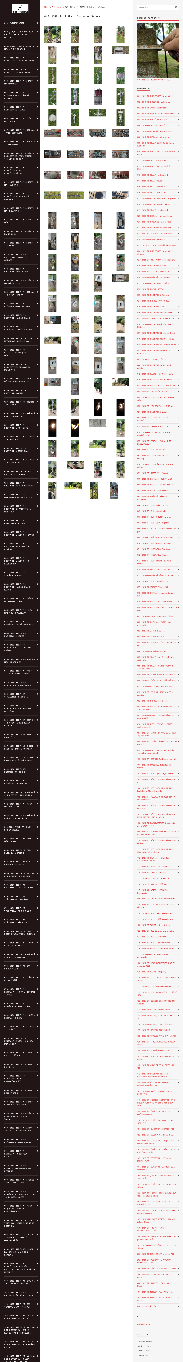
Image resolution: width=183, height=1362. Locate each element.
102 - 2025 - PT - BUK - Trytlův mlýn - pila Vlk (155, 773)
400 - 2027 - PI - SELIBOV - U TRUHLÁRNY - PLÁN (154, 1284)
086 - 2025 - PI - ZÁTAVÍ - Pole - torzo (152, 651)
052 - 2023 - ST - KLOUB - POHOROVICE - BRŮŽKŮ (154, 419)
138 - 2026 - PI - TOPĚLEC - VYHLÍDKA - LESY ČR (156, 1036)
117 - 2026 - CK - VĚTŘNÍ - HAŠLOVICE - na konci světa (154, 891)
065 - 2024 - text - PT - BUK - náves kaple (18, 840)
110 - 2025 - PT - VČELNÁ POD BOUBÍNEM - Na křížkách (156, 842)
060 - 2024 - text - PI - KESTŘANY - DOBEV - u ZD (17, 782)
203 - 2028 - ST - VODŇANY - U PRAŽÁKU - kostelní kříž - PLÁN (154, 1261)
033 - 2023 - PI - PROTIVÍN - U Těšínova (153, 295)
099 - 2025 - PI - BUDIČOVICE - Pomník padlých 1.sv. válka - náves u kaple (156, 751)
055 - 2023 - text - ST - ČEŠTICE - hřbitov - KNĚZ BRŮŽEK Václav (19, 723)
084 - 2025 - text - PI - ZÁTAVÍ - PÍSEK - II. (19, 1065)
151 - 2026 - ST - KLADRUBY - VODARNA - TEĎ (156, 1129)
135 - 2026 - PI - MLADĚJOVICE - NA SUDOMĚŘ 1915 (156, 1017)
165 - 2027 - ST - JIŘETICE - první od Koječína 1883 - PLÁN (155, 1177)
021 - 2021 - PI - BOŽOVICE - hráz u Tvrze (154, 221)
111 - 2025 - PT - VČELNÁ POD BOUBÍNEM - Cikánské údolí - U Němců (155, 850)
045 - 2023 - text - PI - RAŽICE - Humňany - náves (19, 600)
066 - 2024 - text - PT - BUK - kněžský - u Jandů (18, 851)
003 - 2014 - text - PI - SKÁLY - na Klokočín (19, 82)
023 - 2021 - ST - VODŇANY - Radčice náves (155, 233)
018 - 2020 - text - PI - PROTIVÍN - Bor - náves (16, 270)
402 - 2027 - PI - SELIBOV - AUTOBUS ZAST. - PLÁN (155, 1299)
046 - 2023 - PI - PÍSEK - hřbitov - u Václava (154, 379)
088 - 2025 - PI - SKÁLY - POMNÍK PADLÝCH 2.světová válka (155, 667)
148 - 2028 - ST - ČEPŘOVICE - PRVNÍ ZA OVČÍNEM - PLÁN (153, 1113)
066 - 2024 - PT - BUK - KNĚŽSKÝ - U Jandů (154, 517)
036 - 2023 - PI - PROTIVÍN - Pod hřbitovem (155, 312)
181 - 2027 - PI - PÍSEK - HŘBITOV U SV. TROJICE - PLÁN (156, 1246)
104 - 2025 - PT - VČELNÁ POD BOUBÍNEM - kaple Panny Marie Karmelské (155, 789)
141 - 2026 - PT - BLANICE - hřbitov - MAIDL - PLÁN (155, 1057)
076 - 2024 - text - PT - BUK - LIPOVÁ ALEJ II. (18, 967)
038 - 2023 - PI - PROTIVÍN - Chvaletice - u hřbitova (154, 325)
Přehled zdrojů (143, 1324)
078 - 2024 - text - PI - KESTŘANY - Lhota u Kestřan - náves (19, 992)
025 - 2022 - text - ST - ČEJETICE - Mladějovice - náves (17, 353)
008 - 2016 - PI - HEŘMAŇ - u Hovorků (153, 137)
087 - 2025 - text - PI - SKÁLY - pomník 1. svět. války (19, 1103)
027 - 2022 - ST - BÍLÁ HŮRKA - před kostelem (156, 260)
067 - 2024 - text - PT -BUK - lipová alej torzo (18, 863)
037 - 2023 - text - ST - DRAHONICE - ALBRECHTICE (18, 496)
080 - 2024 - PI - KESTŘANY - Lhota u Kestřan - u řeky (157, 609)
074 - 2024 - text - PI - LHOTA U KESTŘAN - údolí (19, 944)
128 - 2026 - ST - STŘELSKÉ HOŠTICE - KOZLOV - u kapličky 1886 (156, 964)
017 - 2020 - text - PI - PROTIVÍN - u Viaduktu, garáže (16, 257)
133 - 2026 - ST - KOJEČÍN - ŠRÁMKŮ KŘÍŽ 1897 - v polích (156, 1002)
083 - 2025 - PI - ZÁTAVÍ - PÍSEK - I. (151, 630)
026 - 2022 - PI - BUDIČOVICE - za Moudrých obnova (155, 252)
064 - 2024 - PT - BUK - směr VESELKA (152, 505)
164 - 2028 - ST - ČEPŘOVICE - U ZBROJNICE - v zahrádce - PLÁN (156, 1168)
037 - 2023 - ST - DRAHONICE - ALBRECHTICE (155, 318)
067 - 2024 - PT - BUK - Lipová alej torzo (153, 522)
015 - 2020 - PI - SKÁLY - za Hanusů (151, 186)
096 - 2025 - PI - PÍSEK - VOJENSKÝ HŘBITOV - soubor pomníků (155, 725)
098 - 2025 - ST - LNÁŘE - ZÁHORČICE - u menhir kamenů (157, 743)
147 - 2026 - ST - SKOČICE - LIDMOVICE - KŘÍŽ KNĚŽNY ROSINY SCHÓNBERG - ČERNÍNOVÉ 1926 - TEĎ (156, 1103)
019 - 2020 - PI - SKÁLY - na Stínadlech (152, 210)
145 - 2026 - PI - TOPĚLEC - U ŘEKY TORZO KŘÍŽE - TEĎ (154, 1092)
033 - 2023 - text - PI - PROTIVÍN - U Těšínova (16, 449)
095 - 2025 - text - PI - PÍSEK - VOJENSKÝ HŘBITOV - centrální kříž (18, 1209)
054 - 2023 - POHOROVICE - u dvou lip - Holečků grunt (153, 433)
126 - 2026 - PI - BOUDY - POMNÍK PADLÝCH (155, 948)
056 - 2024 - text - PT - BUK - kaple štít (18, 736)
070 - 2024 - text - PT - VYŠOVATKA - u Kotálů (16, 898)
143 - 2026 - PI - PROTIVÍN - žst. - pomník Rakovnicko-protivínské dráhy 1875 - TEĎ (154, 1075)
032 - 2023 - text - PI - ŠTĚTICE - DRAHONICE (19, 438)
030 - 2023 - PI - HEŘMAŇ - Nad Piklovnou (154, 277)
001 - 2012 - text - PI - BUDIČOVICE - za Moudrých (19, 59)
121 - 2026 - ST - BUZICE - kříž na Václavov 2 (155, 919)
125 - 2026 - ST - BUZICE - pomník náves (153, 942)
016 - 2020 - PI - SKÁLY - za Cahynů (151, 192)
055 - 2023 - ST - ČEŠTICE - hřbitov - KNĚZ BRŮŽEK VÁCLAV (154, 442)
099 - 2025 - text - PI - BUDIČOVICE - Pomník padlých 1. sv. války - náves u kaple (19, 1267)
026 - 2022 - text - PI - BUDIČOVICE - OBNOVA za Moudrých (17, 367)
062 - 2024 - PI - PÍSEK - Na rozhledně (152, 490)
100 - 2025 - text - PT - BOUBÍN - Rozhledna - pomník (19, 1282)
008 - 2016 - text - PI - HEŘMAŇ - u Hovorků (19, 143)
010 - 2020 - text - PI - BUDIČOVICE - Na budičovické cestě (15, 170)
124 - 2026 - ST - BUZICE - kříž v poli (151, 936)
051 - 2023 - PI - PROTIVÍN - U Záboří (152, 412)
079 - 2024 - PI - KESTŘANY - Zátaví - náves (154, 601)
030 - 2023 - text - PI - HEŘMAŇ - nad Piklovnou (19, 415)
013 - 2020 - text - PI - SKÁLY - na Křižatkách (19, 209)
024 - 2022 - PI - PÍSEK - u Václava (151, 239)
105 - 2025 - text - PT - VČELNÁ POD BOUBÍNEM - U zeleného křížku (19, 1344)
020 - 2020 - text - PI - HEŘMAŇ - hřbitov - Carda (19, 293)
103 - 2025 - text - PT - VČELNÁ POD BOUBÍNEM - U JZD (19, 1317)
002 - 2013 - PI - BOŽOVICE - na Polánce (153, 102)
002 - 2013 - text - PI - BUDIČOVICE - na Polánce (18, 70)
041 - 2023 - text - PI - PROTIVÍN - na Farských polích (17, 546)
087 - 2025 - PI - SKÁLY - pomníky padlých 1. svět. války (155, 658)
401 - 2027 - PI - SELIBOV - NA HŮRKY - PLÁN (155, 1292)
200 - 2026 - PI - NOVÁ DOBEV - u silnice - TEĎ (156, 1254)
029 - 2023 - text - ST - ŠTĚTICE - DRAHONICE (19, 403)
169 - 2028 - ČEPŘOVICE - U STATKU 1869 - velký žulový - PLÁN (157, 1220)
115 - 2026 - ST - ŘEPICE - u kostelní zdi (153, 878)
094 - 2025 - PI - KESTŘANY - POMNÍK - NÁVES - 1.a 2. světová (156, 708)
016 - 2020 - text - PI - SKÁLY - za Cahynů (19, 244)
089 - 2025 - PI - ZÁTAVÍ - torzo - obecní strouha (156, 674)
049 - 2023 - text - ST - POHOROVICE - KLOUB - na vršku (17, 647)
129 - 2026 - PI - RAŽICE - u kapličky (151, 971)
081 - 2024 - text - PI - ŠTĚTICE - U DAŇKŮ (19, 1028)
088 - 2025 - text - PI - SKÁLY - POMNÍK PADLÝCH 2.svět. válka (19, 1116)
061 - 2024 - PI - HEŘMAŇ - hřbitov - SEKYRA (155, 484)
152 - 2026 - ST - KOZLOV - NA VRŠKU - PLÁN (155, 1134)
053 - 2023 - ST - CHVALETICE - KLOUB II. (153, 426)
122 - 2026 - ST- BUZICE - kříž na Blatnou (153, 925)
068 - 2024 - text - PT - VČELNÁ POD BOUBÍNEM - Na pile (19, 874)
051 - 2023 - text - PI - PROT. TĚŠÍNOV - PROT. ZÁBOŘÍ (18, 672)
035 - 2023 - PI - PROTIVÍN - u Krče (151, 306)
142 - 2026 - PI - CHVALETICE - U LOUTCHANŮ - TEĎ (156, 1066)
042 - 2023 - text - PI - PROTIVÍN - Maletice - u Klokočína (16, 561)
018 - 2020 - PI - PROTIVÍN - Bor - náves (153, 204)
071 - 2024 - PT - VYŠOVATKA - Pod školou (154, 549)
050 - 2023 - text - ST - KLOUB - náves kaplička (19, 660)
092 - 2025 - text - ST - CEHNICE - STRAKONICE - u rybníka (17, 1168)
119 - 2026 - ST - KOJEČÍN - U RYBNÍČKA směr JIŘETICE (155, 906)
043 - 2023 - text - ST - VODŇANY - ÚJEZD (15, 574)
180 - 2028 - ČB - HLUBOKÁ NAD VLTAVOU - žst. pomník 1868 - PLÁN (156, 1238)
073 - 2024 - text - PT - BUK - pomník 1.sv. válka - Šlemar (19, 932)
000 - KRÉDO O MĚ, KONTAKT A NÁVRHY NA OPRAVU (19, 47)
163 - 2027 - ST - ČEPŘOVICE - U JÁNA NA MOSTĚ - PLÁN (154, 1159)
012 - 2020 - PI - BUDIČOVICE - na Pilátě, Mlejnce (153, 167)
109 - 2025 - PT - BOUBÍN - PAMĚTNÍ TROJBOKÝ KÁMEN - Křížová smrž (156, 833)
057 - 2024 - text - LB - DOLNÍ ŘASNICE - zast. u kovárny (19, 747)
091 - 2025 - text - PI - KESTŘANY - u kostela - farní (16, 1154)
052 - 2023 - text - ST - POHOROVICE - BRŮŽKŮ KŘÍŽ (18, 684)
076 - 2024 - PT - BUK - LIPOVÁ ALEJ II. (152, 581)
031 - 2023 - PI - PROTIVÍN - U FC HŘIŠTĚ (154, 283)
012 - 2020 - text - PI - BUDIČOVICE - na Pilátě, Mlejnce (17, 196)
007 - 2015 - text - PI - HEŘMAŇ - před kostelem (19, 131)
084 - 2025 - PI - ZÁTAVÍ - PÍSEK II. (150, 636)
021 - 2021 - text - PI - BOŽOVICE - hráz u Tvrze (17, 305)
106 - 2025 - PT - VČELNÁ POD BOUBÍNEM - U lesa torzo (156, 807)
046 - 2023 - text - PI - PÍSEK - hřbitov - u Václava (18, 611)
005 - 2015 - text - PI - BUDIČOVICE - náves (15, 108)
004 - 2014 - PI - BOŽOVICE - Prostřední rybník (156, 113)
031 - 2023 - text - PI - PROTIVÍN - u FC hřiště (16, 426)
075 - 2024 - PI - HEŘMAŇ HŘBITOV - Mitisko (155, 575)
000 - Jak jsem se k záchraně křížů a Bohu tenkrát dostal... (19, 34)
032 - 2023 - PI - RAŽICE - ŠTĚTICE (150, 289)
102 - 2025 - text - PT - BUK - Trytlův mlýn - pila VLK (18, 1305)
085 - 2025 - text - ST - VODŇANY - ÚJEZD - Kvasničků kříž (15, 1078)
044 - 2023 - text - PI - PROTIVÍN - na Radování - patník (17, 587)
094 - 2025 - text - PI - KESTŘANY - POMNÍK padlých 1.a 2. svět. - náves (19, 1194)
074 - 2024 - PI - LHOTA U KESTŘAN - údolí (154, 569)
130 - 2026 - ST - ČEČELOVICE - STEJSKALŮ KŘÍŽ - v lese (156, 979)
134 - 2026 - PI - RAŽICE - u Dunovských (153, 1009)
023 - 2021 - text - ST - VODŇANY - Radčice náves (18, 328)
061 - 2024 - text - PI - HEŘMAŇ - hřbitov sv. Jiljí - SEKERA (19, 793)
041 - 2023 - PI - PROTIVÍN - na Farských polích (156, 344)
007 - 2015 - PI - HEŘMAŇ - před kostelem (154, 131)
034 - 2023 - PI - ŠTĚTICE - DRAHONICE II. (154, 301)
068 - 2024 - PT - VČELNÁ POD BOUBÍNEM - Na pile (156, 530)
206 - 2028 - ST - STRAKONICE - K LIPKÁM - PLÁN (154, 1276)
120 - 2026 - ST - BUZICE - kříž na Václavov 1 (155, 913)
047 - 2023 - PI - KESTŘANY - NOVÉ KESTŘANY (156, 385)
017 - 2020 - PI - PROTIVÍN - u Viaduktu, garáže (156, 198)
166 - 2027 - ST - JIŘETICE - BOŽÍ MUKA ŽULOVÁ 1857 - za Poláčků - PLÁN (156, 1194)
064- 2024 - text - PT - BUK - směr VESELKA (18, 828)
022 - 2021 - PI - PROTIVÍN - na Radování (154, 227)
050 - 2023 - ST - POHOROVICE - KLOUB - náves (156, 406)
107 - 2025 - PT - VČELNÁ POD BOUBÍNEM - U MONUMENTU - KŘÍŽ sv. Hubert (156, 815)
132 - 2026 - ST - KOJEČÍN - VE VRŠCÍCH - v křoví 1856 (156, 993)
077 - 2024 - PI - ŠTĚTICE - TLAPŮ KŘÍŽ (152, 587)
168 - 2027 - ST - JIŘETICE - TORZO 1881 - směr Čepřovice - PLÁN (156, 1212)
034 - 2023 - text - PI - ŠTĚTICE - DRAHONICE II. (19, 461)
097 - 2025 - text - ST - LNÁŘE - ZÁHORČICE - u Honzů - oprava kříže (19, 1237)
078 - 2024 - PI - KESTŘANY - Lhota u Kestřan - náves (156, 594)
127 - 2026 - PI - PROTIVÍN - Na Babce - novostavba (153, 955)
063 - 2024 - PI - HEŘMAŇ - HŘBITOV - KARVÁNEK (152, 498)
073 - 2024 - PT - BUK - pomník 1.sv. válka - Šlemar (154, 562)
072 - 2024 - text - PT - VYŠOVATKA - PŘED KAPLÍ (16, 921)
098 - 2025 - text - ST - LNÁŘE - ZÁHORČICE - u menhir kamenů (19, 1252)
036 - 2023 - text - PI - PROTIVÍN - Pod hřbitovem (18, 484)
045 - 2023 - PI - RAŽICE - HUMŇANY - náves (155, 374)
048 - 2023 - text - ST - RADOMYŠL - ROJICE (15, 634)
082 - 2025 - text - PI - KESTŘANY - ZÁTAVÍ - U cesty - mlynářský (19, 1041)
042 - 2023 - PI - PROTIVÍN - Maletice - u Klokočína (153, 352)
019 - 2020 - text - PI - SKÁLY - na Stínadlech (19, 282)
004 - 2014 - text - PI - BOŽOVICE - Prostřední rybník (16, 95)
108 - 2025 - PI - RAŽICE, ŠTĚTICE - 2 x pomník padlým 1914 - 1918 (156, 824)
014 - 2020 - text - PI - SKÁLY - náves (19, 221)
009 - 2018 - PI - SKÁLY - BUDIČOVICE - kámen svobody (156, 144)
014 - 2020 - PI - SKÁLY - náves (149, 180)
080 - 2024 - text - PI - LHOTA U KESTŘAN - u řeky (19, 1016)
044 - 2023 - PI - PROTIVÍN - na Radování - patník (154, 366)
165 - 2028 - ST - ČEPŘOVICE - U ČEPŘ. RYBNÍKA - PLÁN (156, 1185)
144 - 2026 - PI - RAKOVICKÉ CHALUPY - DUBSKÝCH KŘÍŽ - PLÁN (153, 1084)
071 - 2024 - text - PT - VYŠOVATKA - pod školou (17, 909)
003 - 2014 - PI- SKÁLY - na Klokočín (151, 107)
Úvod (46, 7)
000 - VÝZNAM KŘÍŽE (14, 23)
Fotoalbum (57, 7)
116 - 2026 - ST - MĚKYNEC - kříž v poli (152, 884)
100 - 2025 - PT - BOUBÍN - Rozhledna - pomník (156, 759)
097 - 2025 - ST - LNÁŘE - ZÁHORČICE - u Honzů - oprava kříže (156, 734)
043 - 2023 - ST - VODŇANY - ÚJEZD (151, 359)
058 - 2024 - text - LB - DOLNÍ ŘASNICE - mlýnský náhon (19, 759)
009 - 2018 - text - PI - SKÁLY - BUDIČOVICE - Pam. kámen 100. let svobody (19, 156)
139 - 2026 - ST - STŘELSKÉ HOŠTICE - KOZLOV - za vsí (156, 1043)
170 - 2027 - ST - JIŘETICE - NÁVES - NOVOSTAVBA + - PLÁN (151, 1229)
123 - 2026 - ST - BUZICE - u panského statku (155, 931)
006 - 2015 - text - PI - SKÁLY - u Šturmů (19, 120)
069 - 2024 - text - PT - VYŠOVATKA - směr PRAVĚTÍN (18, 886)
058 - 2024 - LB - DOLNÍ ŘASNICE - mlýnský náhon (155, 465)
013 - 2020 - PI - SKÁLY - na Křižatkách (152, 175)
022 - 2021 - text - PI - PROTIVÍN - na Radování (17, 316)
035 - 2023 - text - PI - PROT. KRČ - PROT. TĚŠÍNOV (18, 472)
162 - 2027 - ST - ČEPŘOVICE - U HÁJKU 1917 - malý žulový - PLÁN (156, 1151)
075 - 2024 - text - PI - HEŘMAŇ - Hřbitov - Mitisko (19, 955)
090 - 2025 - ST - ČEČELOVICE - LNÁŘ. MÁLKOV (156, 680)
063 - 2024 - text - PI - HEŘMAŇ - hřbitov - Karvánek (19, 817)
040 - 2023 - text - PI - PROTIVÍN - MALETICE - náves (19, 533)
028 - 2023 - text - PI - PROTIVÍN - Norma (15, 391)
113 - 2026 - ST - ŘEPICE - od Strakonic (153, 866)
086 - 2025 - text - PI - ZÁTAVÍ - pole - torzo (19, 1091)
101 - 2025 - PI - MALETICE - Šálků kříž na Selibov (154, 766)
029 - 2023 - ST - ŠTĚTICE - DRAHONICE (153, 271)
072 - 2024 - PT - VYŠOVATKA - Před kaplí (153, 555)
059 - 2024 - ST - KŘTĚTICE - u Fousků (152, 473)
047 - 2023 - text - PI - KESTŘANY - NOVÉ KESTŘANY (18, 623)
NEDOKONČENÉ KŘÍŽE (146, 1306)
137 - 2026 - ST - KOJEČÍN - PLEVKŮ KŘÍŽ (153, 1030)
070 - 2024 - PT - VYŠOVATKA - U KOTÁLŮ (154, 543)
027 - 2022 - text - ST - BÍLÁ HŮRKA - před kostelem (17, 380)
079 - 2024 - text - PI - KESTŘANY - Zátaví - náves (17, 1005)
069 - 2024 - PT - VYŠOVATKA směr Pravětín (155, 537)
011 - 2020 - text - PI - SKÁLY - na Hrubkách (19, 183)
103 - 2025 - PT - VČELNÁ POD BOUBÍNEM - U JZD (156, 781)
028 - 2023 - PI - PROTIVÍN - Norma (151, 265)
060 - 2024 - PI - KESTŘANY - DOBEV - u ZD (154, 479)
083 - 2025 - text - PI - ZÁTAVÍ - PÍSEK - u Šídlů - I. (19, 1054)
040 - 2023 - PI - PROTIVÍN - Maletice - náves (155, 339)
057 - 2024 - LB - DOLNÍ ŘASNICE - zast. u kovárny (154, 457)
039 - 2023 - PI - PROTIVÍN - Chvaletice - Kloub (156, 333)
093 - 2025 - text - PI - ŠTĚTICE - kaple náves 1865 (19, 1181)
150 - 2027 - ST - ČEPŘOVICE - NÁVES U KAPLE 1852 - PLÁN (156, 1121)
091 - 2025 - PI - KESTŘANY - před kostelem (155, 686)
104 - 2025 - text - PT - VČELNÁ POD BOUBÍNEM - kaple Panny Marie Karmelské (19, 1330)
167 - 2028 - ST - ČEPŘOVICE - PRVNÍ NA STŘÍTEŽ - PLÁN (153, 1203)
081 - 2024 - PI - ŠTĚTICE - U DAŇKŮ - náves (155, 616)
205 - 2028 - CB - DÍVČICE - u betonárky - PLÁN (156, 1268)
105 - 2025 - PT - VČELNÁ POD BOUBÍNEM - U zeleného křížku (156, 798)
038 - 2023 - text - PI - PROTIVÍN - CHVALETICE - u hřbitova (17, 509)
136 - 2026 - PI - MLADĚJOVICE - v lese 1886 (155, 1024)
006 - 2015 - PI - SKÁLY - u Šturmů (151, 125)
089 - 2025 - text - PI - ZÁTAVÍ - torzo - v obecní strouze (19, 1129)
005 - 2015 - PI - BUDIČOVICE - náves (152, 119)
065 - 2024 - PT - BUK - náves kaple (151, 511)
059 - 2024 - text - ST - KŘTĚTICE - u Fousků (15, 770)
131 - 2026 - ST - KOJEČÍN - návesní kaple (154, 986)
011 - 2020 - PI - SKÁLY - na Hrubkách (152, 160)
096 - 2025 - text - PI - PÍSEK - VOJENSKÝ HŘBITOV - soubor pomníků (19, 1223)
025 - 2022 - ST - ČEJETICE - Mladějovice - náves (156, 245)
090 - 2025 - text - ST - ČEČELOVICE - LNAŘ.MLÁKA (17, 1141)
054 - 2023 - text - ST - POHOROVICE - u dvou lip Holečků (17, 708)
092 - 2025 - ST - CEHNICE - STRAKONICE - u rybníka (155, 693)
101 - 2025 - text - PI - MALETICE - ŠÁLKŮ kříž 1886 (18, 1294)
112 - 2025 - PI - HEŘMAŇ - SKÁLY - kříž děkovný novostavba (153, 859)
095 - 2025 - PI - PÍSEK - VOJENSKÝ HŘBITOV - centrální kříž (155, 717)
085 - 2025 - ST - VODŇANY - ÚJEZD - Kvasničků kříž (156, 644)
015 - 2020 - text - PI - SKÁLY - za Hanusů (19, 232)
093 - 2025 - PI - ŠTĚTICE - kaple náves (152, 701)
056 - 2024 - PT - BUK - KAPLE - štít (151, 449)
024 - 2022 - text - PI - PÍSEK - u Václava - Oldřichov (18, 339)
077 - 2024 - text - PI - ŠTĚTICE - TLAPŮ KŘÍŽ (19, 979)
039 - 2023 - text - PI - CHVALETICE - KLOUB (15, 522)
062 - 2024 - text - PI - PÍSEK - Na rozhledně (18, 805)
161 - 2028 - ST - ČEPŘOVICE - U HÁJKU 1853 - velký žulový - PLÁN (156, 1142)
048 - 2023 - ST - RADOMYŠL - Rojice (152, 391)
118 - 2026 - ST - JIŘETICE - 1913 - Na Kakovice (156, 898)
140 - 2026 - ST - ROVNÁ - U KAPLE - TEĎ (153, 79)
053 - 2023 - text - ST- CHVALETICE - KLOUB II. (16, 695)
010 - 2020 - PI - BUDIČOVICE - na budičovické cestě (156, 153)
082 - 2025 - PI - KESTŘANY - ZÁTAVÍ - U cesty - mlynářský (156, 623)
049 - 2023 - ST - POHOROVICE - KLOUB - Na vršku (155, 398)
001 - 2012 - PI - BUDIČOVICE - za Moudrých (155, 96)
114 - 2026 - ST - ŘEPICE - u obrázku (152, 872)
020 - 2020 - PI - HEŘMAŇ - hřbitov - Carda (154, 216)
